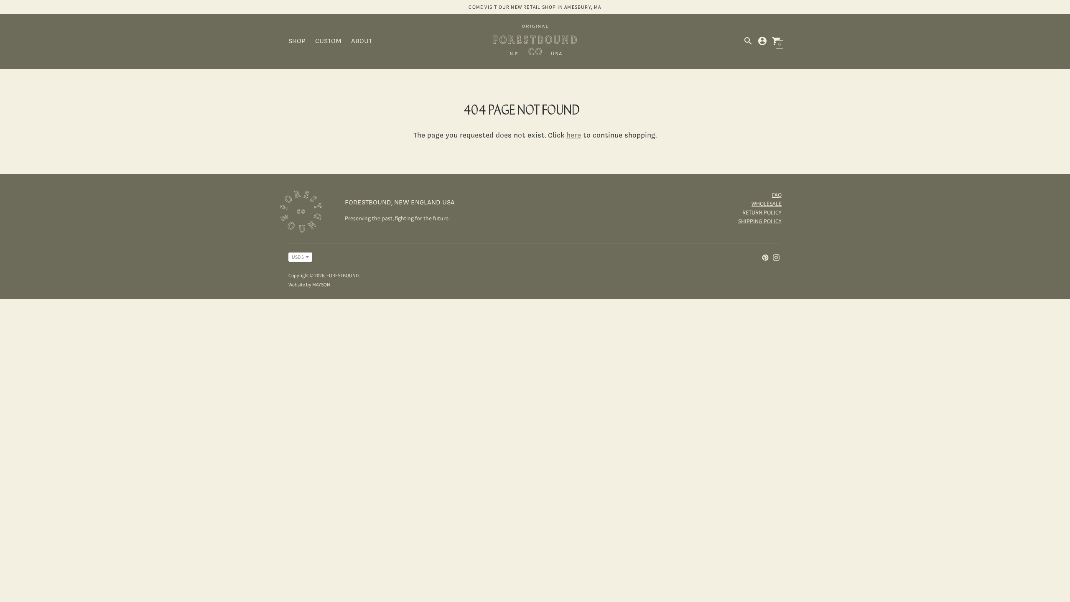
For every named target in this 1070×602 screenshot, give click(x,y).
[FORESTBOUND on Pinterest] (765, 257)
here (573, 135)
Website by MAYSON (309, 284)
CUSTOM (328, 40)
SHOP (297, 40)
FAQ (777, 195)
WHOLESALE (767, 203)
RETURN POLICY (762, 212)
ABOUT (361, 40)
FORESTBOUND (342, 275)
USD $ (298, 257)
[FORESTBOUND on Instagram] (776, 257)
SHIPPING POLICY (760, 221)
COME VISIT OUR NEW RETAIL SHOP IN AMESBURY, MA (535, 7)
